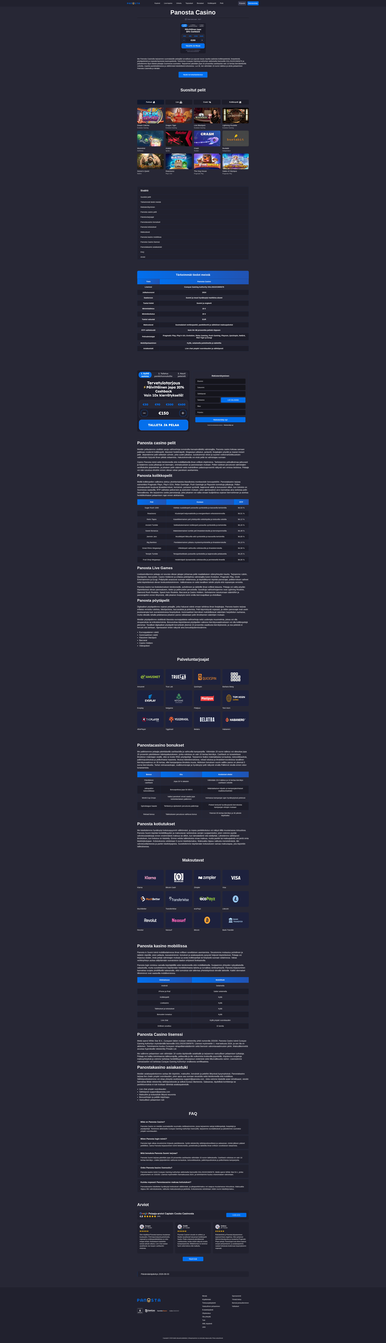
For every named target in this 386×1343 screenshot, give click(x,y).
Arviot (143, 257)
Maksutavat (145, 232)
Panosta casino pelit (149, 212)
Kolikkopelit (233, 102)
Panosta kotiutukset (148, 227)
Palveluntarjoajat (147, 217)
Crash (205, 102)
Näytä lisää (193, 1259)
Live (177, 102)
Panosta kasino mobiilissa (151, 237)
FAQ (142, 252)
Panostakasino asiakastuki (151, 247)
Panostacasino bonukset (150, 222)
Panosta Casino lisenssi (150, 242)
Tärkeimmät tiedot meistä (151, 202)
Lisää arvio (236, 1215)
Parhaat (149, 102)
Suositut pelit (146, 197)
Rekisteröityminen (148, 207)
